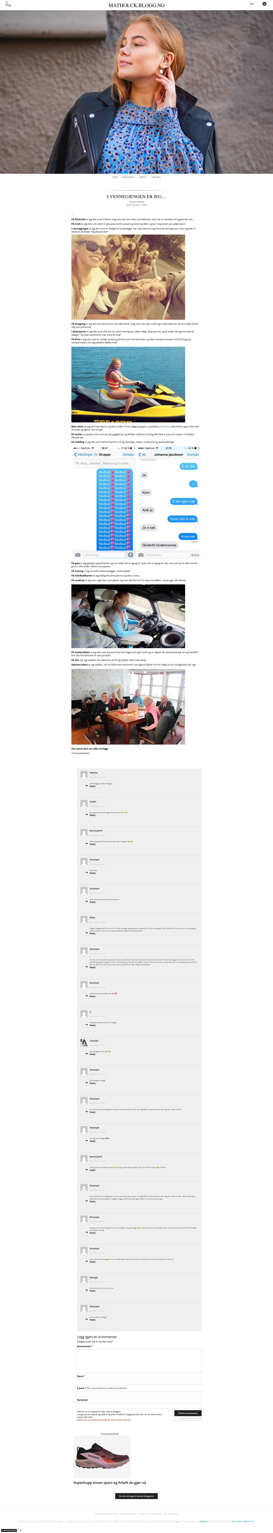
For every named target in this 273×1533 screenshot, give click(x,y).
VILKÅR (141, 1514)
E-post (102, 1388)
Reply (93, 786)
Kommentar (85, 1346)
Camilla (94, 1040)
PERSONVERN (128, 1514)
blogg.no (204, 1521)
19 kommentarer (136, 201)
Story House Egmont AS (243, 1521)
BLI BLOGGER (171, 1514)
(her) (162, 426)
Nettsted (82, 1400)
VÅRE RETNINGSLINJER (106, 1514)
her (168, 426)
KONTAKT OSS (154, 1514)
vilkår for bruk (191, 1420)
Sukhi (93, 801)
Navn (81, 1376)
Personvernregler (181, 1420)
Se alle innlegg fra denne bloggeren (136, 1496)
